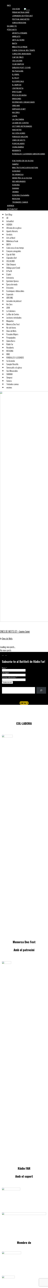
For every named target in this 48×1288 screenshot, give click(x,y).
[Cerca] (41, 690)
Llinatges (5, 673)
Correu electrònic (9, 677)
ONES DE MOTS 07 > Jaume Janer (15, 631)
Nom (4, 668)
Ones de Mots (7, 638)
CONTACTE (24, 703)
